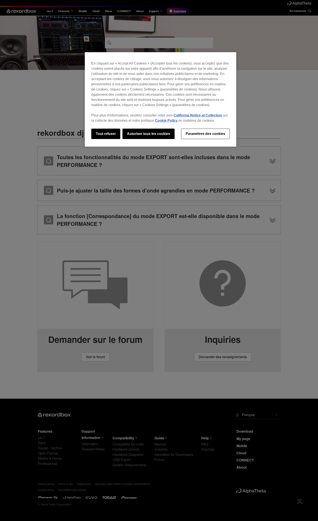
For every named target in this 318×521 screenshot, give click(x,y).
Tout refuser (106, 134)
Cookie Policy (166, 120)
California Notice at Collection (197, 115)
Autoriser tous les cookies (148, 134)
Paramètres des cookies (205, 134)
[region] (160, 99)
